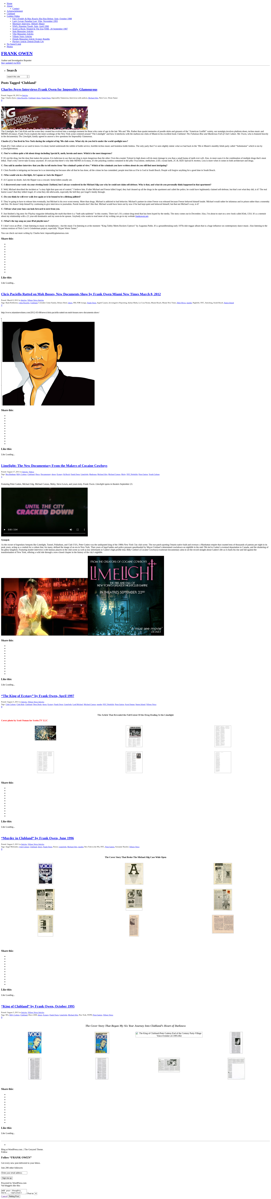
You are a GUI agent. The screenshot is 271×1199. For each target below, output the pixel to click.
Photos (10, 46)
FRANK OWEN (17, 53)
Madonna (93, 474)
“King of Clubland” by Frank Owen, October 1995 (38, 1006)
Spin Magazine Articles (22, 31)
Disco (37, 474)
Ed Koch (66, 474)
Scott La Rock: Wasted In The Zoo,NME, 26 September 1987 (40, 29)
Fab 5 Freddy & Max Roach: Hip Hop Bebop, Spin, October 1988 (42, 18)
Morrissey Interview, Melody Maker (28, 24)
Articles (25, 95)
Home (9, 3)
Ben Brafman (11, 474)
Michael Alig (93, 98)
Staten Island (229, 303)
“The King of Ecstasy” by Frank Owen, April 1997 (37, 696)
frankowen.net (141, 216)
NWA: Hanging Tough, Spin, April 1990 (30, 26)
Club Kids (20, 704)
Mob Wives (181, 303)
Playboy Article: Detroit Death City (28, 41)
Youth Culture (154, 474)
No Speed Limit (14, 44)
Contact (15, 8)
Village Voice (151, 704)
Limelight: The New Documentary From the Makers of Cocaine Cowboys (54, 465)
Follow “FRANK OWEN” (16, 1157)
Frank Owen (46, 98)
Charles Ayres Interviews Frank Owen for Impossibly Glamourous (49, 89)
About (9, 6)
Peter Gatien (143, 474)
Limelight (84, 474)
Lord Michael (78, 704)
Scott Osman (130, 704)
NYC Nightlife (132, 474)
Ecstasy (59, 474)
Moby (123, 474)
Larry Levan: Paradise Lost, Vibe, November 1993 (35, 21)
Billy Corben (22, 474)
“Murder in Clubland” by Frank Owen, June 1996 (37, 838)
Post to (30, 1193)
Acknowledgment (15, 11)
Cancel (4, 1196)
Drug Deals (37, 704)
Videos (31, 472)
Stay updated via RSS (11, 63)
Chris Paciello (22, 98)
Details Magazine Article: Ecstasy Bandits (31, 39)
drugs (38, 98)
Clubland (11, 13)
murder (189, 303)
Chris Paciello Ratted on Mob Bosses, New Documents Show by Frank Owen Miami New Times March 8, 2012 (81, 294)
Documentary (46, 474)
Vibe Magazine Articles (22, 34)
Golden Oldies (13, 16)
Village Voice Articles (22, 36)
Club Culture (11, 704)
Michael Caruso (114, 474)
